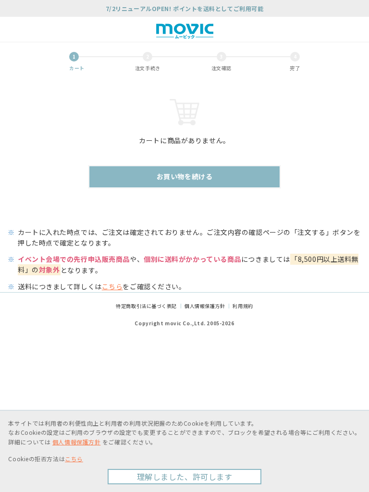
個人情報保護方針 (204, 305)
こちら (112, 286)
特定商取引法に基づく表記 (146, 305)
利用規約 (243, 305)
